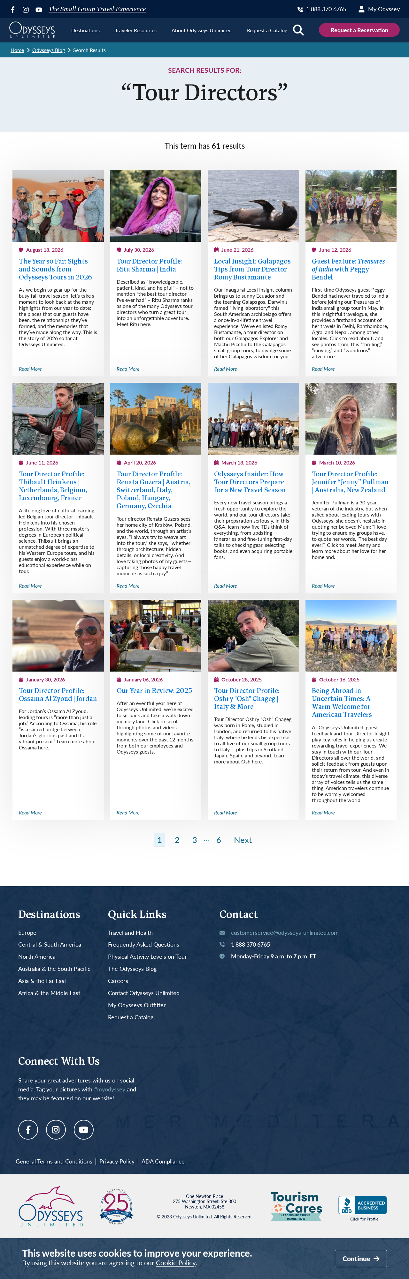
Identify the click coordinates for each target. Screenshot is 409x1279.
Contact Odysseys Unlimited (144, 993)
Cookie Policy (176, 1262)
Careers (118, 981)
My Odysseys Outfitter (137, 1005)
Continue (357, 1258)
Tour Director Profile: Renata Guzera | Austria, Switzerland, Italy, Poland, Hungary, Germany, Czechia (153, 490)
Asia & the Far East (42, 981)
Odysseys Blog (48, 50)
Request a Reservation (359, 30)
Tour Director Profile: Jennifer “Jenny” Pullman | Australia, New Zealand (350, 482)
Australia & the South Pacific (54, 969)
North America (37, 957)
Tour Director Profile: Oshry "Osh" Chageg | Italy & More (247, 699)
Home (17, 50)
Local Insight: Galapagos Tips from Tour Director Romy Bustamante (252, 269)
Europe (27, 933)
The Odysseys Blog (132, 969)
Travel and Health (130, 933)
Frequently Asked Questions (143, 944)
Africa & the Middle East (49, 993)
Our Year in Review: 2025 (154, 691)
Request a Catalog (130, 1017)
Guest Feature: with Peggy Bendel (348, 269)
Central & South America (49, 944)
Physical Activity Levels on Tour (147, 957)
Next (243, 839)
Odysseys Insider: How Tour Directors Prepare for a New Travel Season (250, 482)
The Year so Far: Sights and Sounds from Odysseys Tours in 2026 (55, 269)
